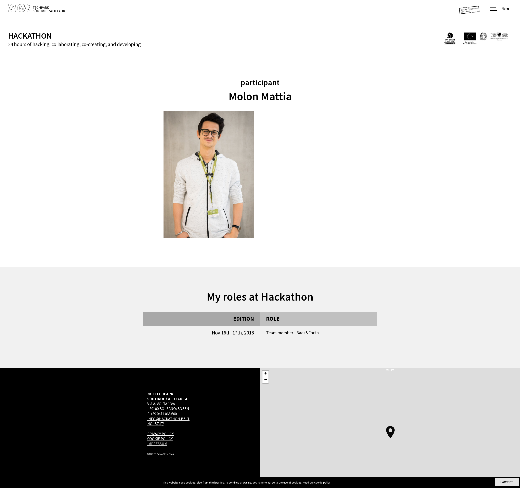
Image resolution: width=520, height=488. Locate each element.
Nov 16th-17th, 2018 (233, 332)
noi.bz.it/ (155, 423)
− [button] (265, 379)
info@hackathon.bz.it (168, 418)
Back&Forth (307, 332)
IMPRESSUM (157, 443)
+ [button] (265, 373)
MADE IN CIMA (166, 454)
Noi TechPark (38, 8)
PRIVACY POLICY (160, 433)
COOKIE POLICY (160, 438)
